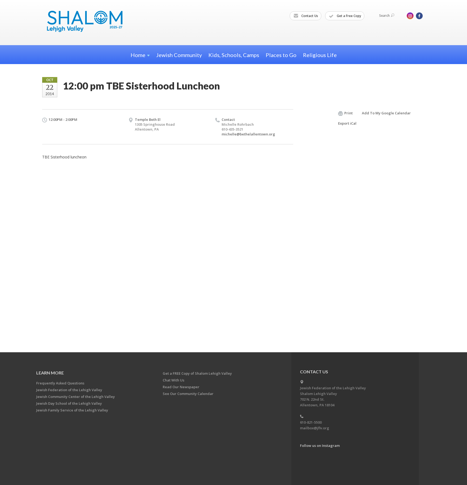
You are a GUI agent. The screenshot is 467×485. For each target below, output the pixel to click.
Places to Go (281, 55)
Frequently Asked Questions (60, 383)
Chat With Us (173, 380)
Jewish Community (179, 55)
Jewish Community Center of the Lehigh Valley (75, 396)
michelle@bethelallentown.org (248, 134)
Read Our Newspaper (181, 386)
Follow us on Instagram (320, 445)
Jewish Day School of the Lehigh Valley (69, 403)
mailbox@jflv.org (314, 428)
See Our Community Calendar (188, 393)
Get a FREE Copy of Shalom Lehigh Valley (197, 373)
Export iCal (347, 123)
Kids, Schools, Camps (233, 55)
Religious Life (320, 55)
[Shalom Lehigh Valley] (87, 22)
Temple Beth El (148, 119)
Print (348, 113)
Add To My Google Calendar (386, 113)
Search (384, 15)
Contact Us (309, 16)
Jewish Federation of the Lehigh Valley (69, 389)
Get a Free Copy (348, 16)
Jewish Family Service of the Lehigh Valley (72, 410)
